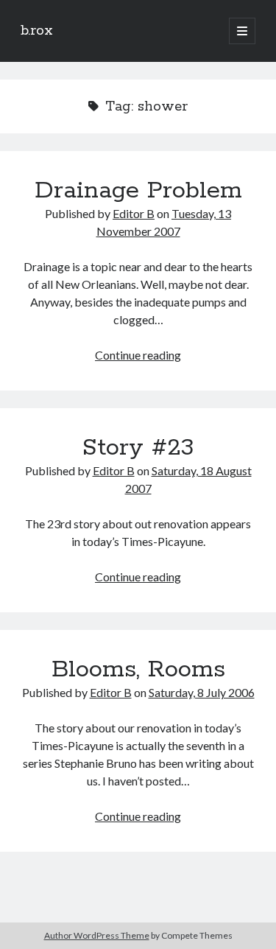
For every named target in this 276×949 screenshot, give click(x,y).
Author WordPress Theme (96, 935)
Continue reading (138, 355)
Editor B (134, 213)
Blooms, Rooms (138, 669)
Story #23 (138, 448)
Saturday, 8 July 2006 (202, 692)
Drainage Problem (138, 190)
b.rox (37, 31)
